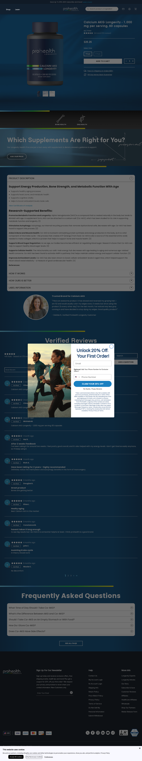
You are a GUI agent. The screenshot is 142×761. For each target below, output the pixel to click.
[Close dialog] (111, 346)
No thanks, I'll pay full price (92, 389)
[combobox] (77, 377)
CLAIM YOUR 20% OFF (93, 383)
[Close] (140, 748)
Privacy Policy (105, 753)
